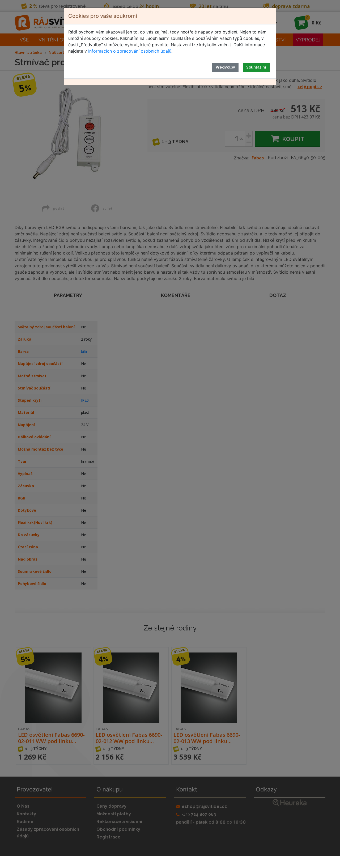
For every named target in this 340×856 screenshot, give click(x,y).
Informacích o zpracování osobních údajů (129, 51)
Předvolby (225, 67)
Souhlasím (256, 67)
